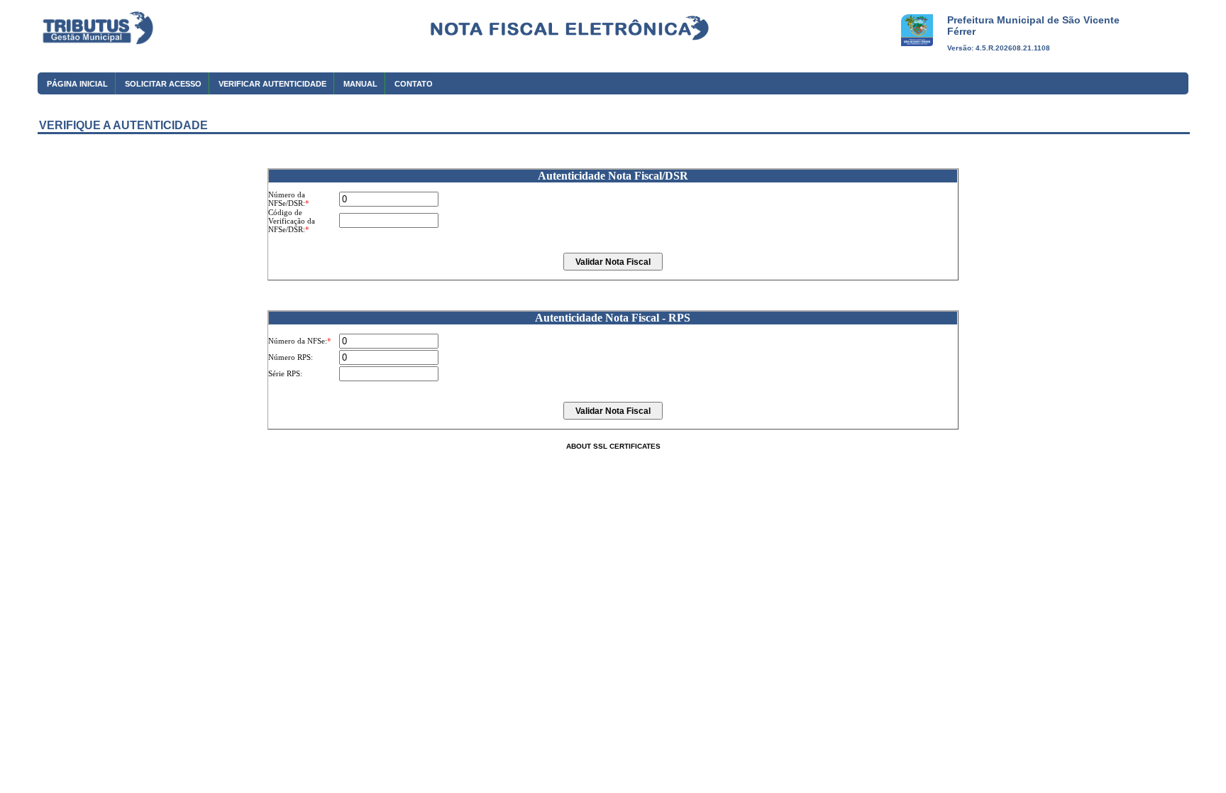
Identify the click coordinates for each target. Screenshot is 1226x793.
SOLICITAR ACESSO (163, 84)
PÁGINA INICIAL (77, 84)
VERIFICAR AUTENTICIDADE (272, 84)
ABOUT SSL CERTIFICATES (613, 446)
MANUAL (360, 84)
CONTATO (413, 84)
